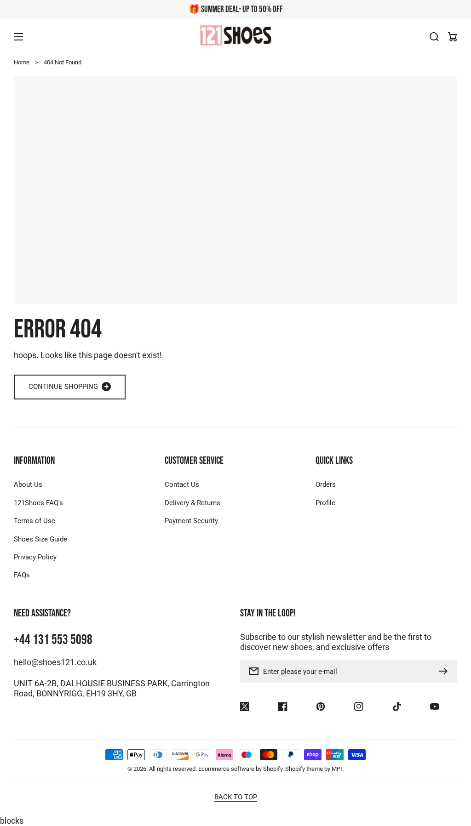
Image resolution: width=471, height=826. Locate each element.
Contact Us (182, 484)
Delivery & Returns (192, 503)
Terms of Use (34, 521)
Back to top (235, 797)
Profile (325, 503)
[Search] (434, 37)
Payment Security (191, 521)
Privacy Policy (35, 557)
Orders (326, 484)
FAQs (22, 575)
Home (21, 62)
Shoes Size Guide (40, 539)
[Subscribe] (445, 671)
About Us (28, 484)
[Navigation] (18, 36)
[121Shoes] (235, 36)
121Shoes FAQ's (38, 503)
